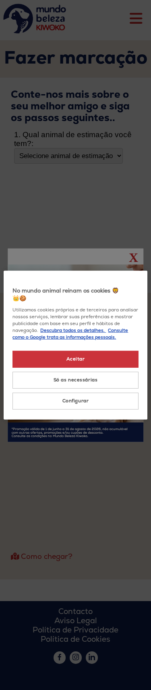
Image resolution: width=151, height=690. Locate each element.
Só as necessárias (76, 380)
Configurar (75, 401)
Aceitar (75, 359)
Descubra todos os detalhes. (73, 330)
